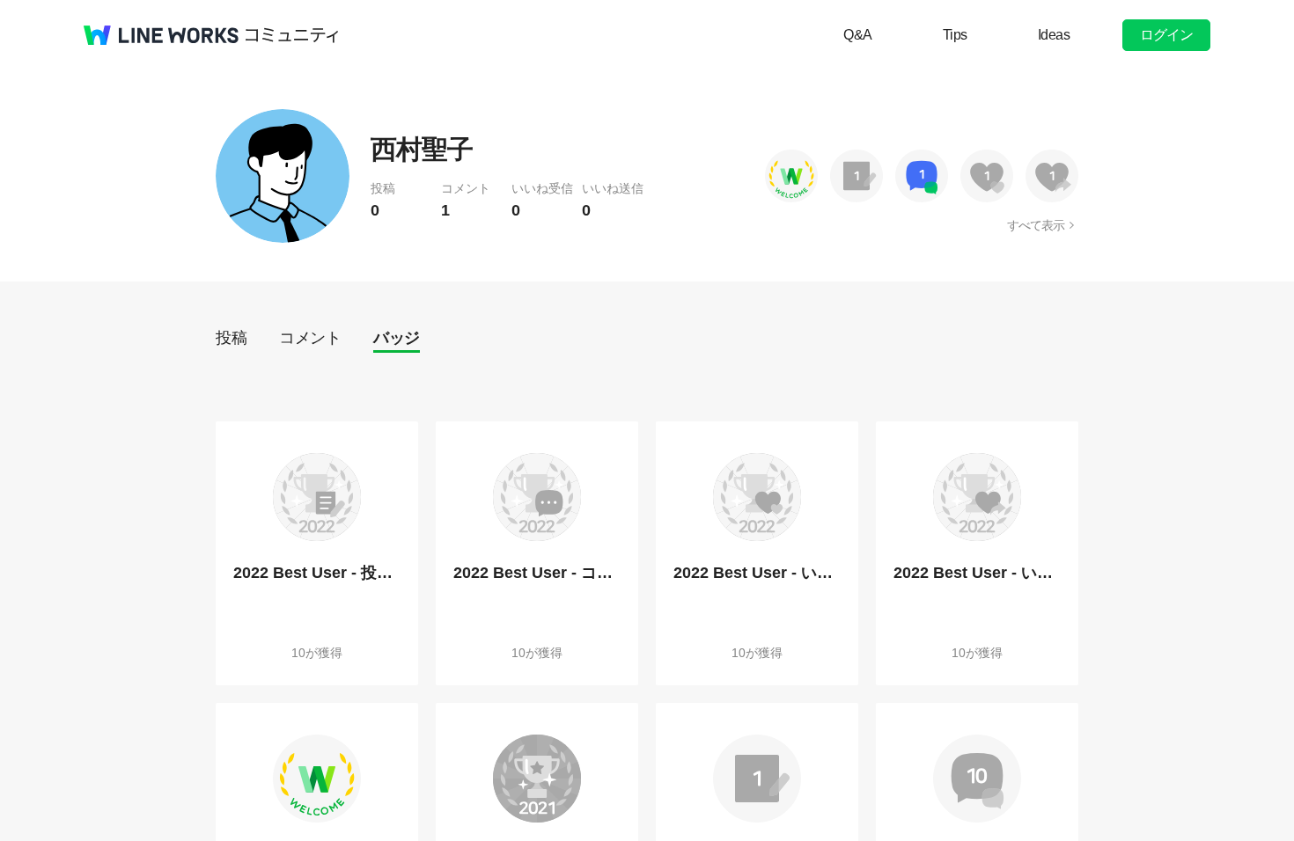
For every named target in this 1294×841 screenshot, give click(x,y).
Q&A (857, 34)
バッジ (396, 338)
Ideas (1054, 34)
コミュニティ (292, 35)
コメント (310, 338)
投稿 (231, 338)
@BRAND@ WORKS (161, 35)
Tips (955, 34)
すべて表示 (1035, 225)
